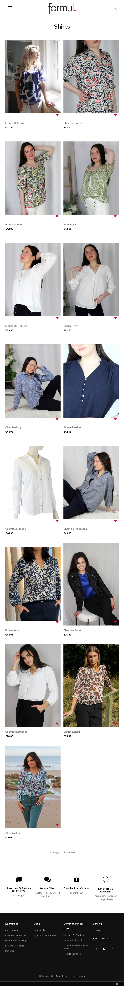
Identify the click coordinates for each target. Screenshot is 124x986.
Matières (9, 950)
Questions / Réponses (45, 935)
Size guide (39, 930)
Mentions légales (72, 953)
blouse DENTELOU (16, 325)
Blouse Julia (70, 224)
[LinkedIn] (96, 955)
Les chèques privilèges (16, 940)
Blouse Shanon (14, 224)
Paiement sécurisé (72, 940)
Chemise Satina (72, 630)
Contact (96, 930)
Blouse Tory (70, 325)
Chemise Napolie (15, 528)
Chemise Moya (14, 427)
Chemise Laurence (16, 731)
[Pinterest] (104, 948)
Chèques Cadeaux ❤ (15, 935)
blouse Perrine (72, 427)
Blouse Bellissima (15, 123)
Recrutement (11, 930)
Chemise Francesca (75, 528)
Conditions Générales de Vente (75, 947)
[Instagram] (112, 948)
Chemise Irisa (13, 833)
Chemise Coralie (73, 123)
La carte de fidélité (14, 945)
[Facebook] (96, 948)
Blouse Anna (13, 630)
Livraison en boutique (74, 935)
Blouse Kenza (71, 731)
